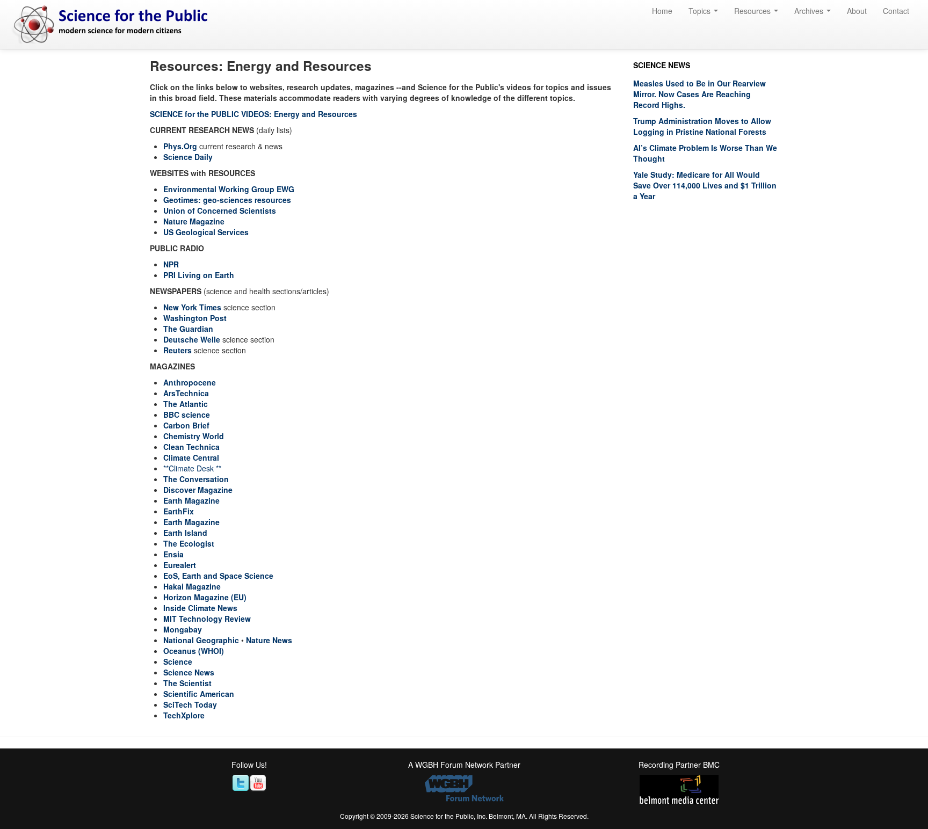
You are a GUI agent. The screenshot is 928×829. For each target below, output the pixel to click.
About (857, 10)
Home (662, 10)
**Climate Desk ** (192, 468)
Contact (896, 10)
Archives (809, 10)
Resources (753, 10)
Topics (700, 10)
